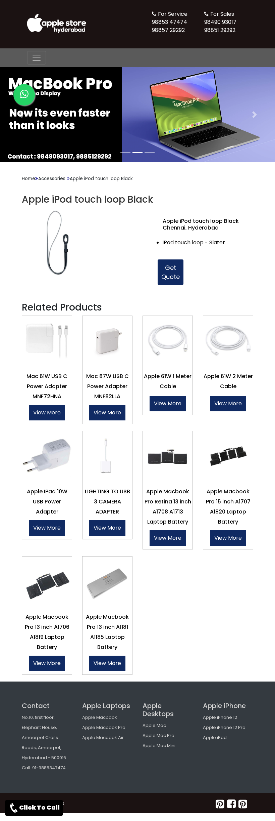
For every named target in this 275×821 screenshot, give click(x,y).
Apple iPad (215, 737)
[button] (20, 114)
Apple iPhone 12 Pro (224, 727)
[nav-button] (36, 58)
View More (47, 412)
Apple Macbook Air (103, 737)
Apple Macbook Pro (103, 727)
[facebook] (231, 804)
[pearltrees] (242, 804)
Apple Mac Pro (158, 735)
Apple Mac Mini (159, 745)
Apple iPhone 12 (220, 717)
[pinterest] (220, 804)
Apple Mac (154, 725)
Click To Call (39, 807)
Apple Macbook (99, 717)
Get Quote (170, 272)
